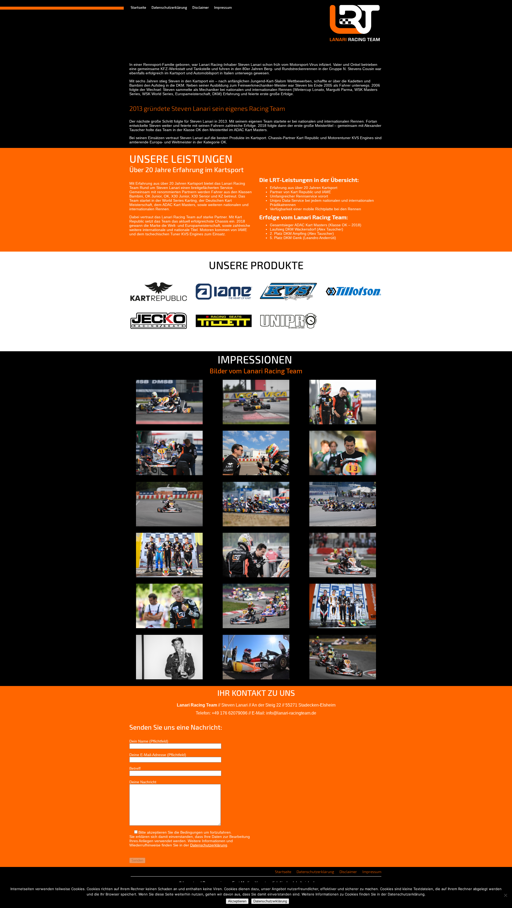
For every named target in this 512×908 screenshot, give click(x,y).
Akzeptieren (237, 901)
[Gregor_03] (342, 678)
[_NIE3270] (342, 525)
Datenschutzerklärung (169, 7)
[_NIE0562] (256, 525)
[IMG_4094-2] (256, 474)
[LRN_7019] (256, 627)
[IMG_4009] (169, 576)
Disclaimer (200, 7)
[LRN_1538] (342, 576)
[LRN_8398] (169, 525)
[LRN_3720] (169, 627)
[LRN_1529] (169, 423)
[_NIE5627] (342, 627)
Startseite (138, 7)
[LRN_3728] (342, 474)
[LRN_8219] (169, 474)
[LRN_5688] (256, 423)
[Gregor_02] (256, 678)
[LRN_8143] (342, 423)
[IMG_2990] (256, 576)
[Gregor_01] (169, 678)
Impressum (223, 7)
